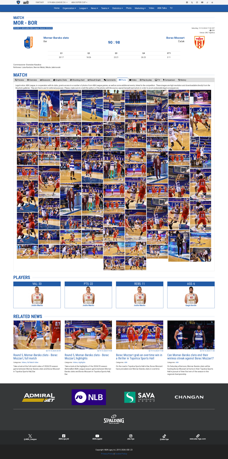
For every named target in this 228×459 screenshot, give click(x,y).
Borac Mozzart (175, 37)
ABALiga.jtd (64, 439)
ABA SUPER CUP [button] (78, 2)
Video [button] (151, 8)
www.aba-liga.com (198, 439)
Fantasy (40, 2)
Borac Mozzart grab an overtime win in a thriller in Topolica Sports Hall (139, 356)
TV (171, 8)
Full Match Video (32, 362)
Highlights (81, 362)
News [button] (93, 8)
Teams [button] (104, 8)
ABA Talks (162, 8)
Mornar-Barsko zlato (56, 37)
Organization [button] (68, 8)
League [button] (82, 8)
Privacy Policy (107, 454)
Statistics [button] (116, 8)
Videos (24, 362)
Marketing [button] (139, 8)
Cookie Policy (121, 454)
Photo (129, 8)
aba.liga (130, 439)
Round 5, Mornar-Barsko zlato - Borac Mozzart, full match (35, 356)
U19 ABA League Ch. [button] (57, 2)
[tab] (19, 80)
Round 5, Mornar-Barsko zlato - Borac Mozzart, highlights (87, 356)
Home (57, 8)
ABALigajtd (97, 439)
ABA (125, 362)
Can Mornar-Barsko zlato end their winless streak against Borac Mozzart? (190, 356)
